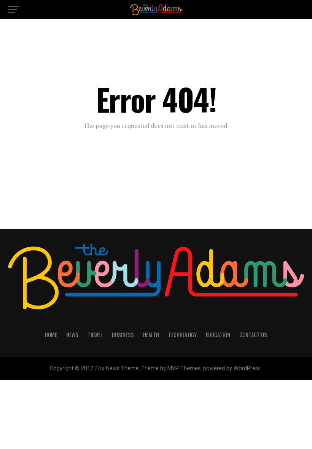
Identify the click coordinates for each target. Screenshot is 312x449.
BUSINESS (123, 335)
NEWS (72, 335)
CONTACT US (253, 335)
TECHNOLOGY (182, 335)
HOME (51, 335)
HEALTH (151, 335)
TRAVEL (95, 335)
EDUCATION (218, 335)
